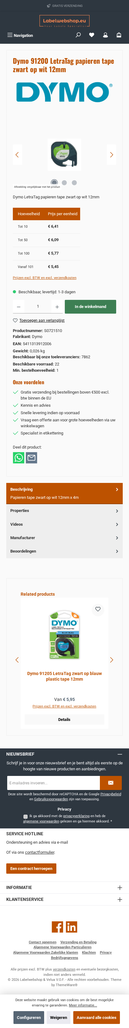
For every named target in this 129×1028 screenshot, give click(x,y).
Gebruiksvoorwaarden (51, 799)
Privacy (106, 953)
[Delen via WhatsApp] (19, 457)
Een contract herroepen (31, 868)
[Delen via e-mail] (31, 457)
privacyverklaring (76, 816)
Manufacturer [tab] (22, 537)
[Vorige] (17, 155)
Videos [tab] (16, 524)
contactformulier (39, 852)
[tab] (64, 493)
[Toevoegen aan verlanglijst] (98, 610)
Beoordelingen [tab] (23, 551)
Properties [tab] (19, 510)
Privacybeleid (111, 794)
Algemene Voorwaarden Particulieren (62, 947)
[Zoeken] (78, 35)
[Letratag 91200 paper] (64, 155)
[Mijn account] (105, 35)
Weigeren (58, 1017)
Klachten (89, 953)
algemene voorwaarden (41, 821)
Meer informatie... (83, 1005)
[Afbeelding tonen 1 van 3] (54, 182)
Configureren (29, 1017)
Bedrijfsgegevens (64, 958)
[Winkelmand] (119, 35)
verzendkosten (64, 969)
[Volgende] (111, 155)
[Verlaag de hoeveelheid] (18, 307)
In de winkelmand (90, 306)
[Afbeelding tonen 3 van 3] (74, 182)
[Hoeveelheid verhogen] (57, 307)
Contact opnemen (42, 942)
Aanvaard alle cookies (96, 1017)
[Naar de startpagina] (64, 21)
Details (64, 719)
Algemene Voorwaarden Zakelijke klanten (45, 953)
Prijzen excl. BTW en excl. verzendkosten (44, 278)
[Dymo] (64, 92)
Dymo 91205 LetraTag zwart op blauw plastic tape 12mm (64, 676)
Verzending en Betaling (78, 942)
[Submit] (111, 783)
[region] (64, 155)
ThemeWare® (67, 985)
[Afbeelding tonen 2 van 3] (64, 182)
